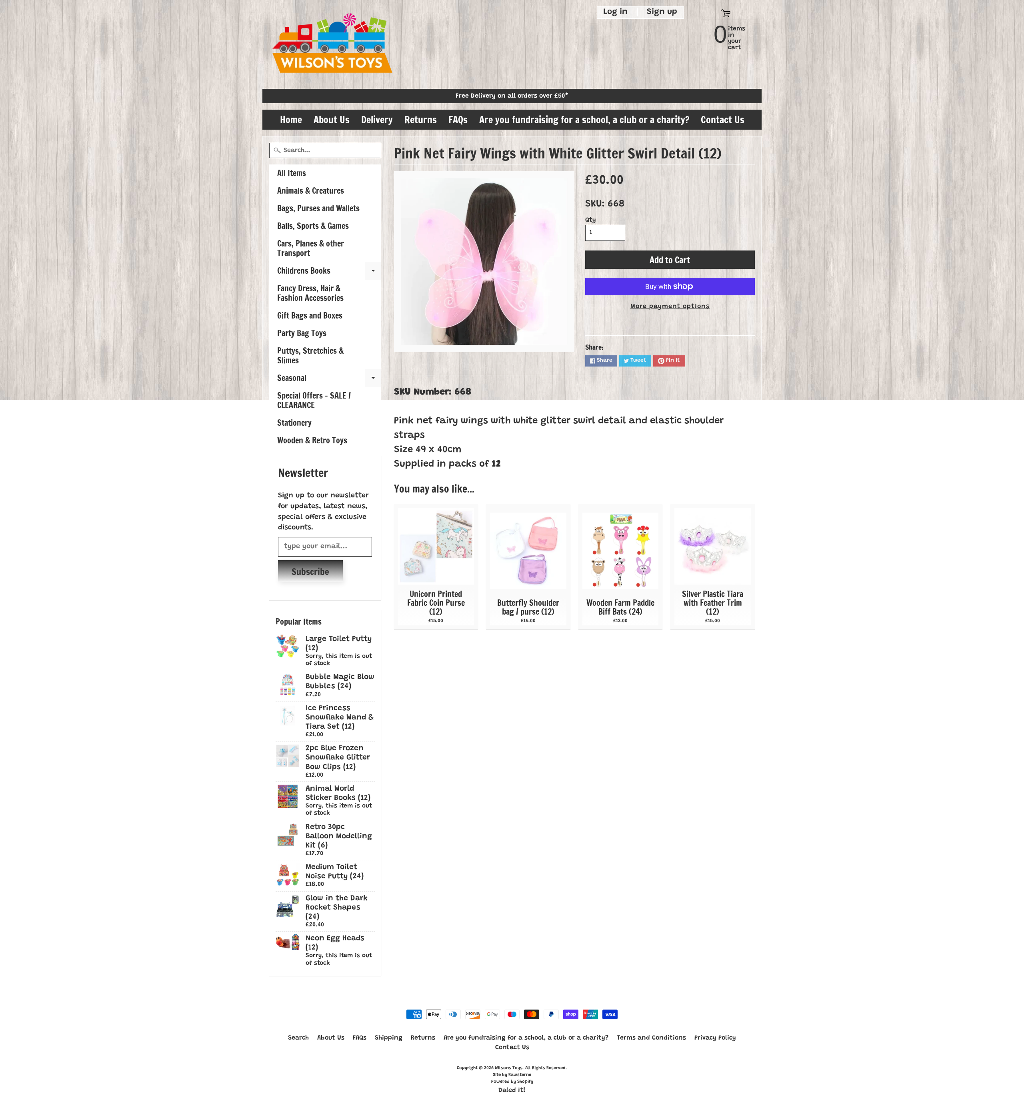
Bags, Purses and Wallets (318, 208)
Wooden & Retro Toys (312, 440)
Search (298, 1038)
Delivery (377, 119)
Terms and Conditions (651, 1038)
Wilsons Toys (508, 1068)
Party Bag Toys (301, 333)
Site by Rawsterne (512, 1075)
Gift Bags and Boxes (309, 315)
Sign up (662, 12)
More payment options (670, 306)
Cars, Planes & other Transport (310, 248)
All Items (291, 173)
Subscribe (310, 571)
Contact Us (722, 119)
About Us (332, 119)
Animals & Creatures (310, 190)
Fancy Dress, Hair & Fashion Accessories (310, 293)
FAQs (458, 119)
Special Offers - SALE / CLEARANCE (314, 400)
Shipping (388, 1038)
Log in (615, 12)
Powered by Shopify (512, 1082)
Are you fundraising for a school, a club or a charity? (584, 119)
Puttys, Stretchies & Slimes (310, 355)
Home (291, 119)
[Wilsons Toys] (332, 44)
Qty (590, 220)
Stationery (294, 423)
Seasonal (329, 379)
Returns (420, 119)
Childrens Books (329, 272)
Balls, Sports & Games (313, 226)
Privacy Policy (715, 1038)
